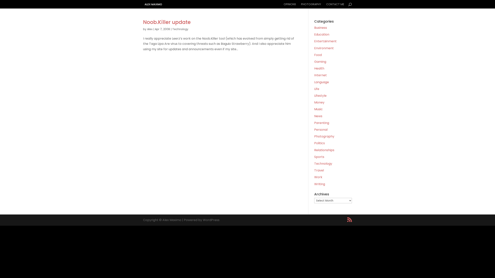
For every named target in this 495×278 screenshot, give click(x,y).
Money (319, 102)
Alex (150, 29)
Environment (324, 48)
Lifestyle (320, 95)
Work (318, 177)
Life (316, 89)
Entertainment (325, 41)
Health (319, 68)
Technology (180, 29)
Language (321, 82)
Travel (319, 170)
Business (320, 27)
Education (321, 34)
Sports (319, 157)
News (318, 116)
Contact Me (335, 4)
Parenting (321, 123)
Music (318, 109)
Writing (319, 184)
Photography (311, 4)
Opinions (290, 4)
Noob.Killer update (167, 22)
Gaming (320, 61)
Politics (319, 143)
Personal (321, 129)
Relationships (324, 150)
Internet (320, 75)
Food (318, 55)
